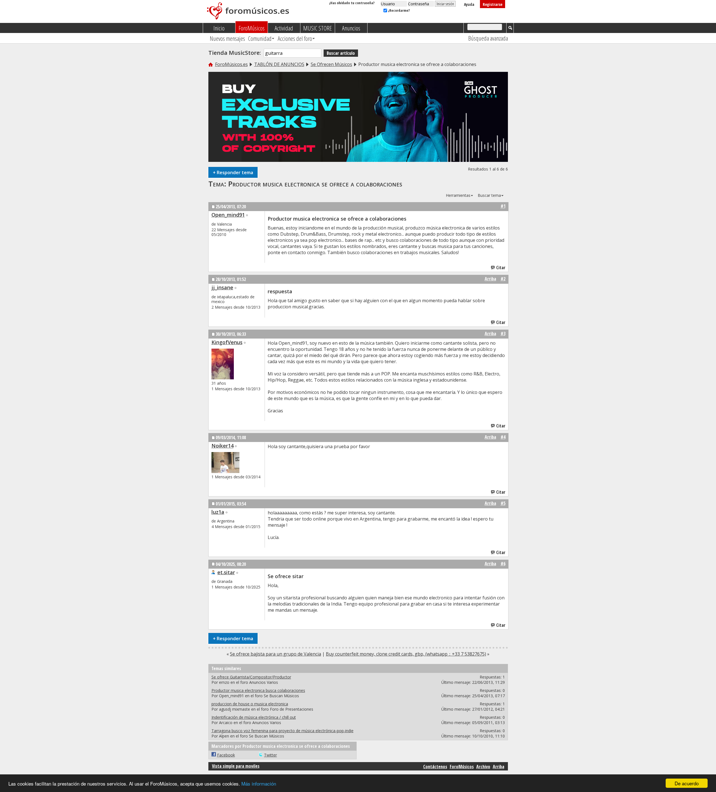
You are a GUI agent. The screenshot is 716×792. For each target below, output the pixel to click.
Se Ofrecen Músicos (331, 64)
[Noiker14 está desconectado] (225, 462)
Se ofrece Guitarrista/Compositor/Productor (251, 677)
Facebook (226, 755)
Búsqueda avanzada (488, 38)
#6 (503, 564)
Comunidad (260, 38)
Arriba (490, 279)
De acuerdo (687, 783)
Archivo (483, 766)
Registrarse (492, 4)
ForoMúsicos (252, 28)
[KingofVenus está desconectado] (222, 364)
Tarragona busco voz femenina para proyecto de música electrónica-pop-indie (282, 730)
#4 (503, 437)
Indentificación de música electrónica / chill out (253, 717)
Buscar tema (489, 195)
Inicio (219, 28)
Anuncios (351, 28)
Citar (500, 267)
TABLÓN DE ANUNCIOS (279, 64)
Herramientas (458, 195)
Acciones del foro (295, 38)
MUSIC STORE (317, 28)
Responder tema (233, 172)
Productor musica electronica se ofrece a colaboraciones (315, 184)
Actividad (284, 28)
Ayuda (469, 4)
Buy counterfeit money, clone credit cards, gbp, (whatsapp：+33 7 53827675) (406, 654)
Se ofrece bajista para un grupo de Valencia (275, 654)
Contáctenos (435, 766)
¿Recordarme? (398, 10)
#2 (503, 279)
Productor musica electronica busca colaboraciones (258, 690)
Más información (258, 783)
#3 (503, 333)
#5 (503, 503)
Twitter (270, 755)
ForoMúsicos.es (231, 64)
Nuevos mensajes (227, 38)
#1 (503, 206)
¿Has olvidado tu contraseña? (352, 2)
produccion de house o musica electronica (249, 703)
